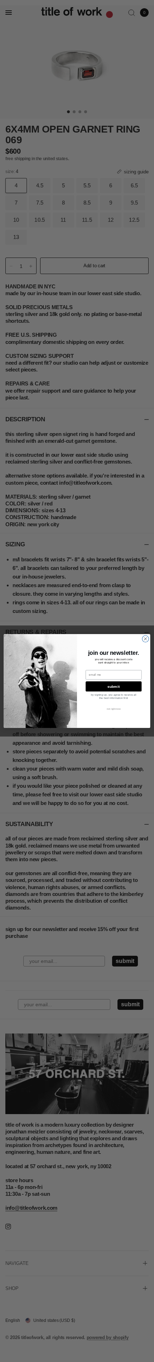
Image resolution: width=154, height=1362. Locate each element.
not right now (113, 709)
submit (113, 686)
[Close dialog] (145, 639)
